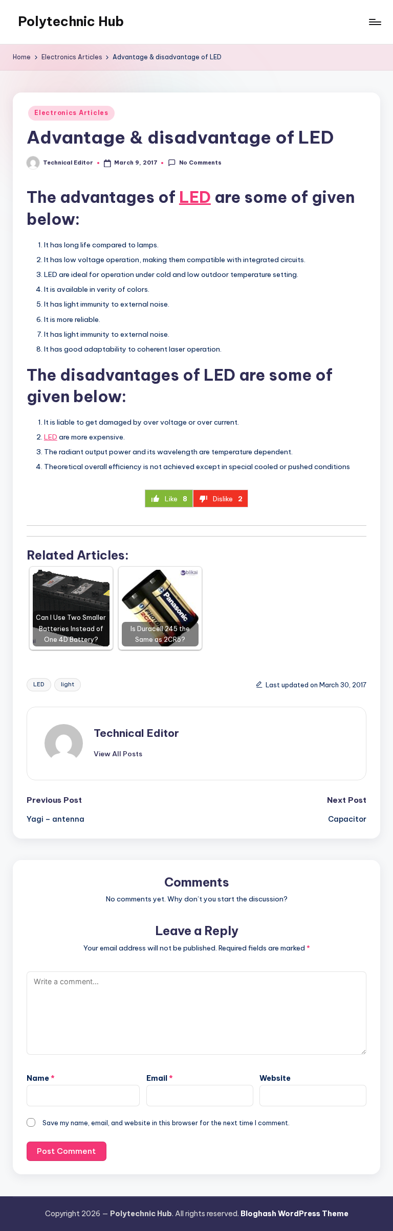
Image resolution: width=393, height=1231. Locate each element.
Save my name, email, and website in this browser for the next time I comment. (166, 1123)
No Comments (200, 162)
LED (195, 197)
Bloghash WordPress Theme (294, 1213)
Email (159, 1078)
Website (275, 1078)
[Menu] (374, 22)
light (67, 684)
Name (41, 1078)
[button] (118, 753)
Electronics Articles (71, 113)
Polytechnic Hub (71, 21)
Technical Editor (136, 733)
